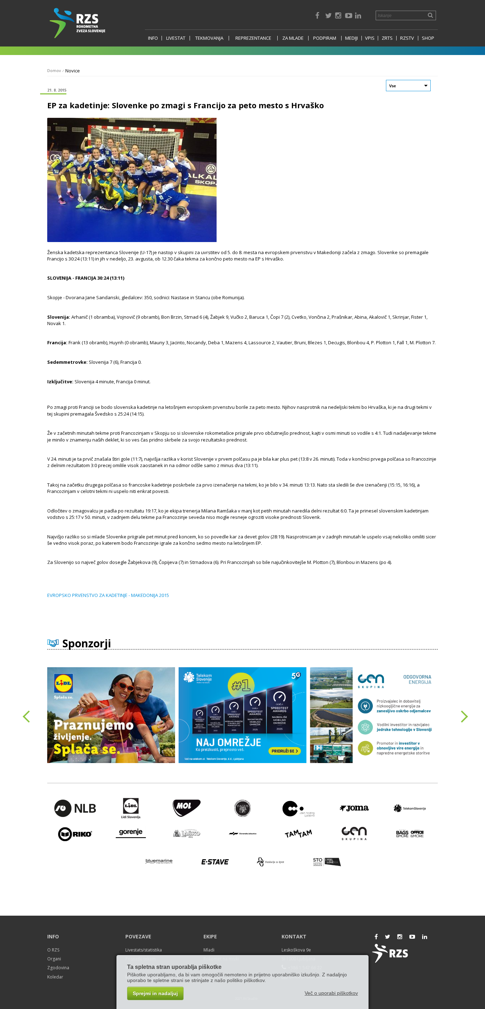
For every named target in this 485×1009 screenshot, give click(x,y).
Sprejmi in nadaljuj (155, 993)
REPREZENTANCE (253, 38)
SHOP (428, 38)
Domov (54, 70)
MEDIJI (351, 38)
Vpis (370, 38)
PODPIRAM (324, 38)
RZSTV (407, 38)
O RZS (53, 950)
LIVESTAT (175, 38)
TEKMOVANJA (209, 38)
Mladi (208, 950)
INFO (153, 38)
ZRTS (387, 38)
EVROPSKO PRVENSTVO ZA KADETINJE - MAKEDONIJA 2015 (108, 595)
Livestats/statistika (143, 950)
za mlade (293, 38)
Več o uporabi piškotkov (331, 993)
